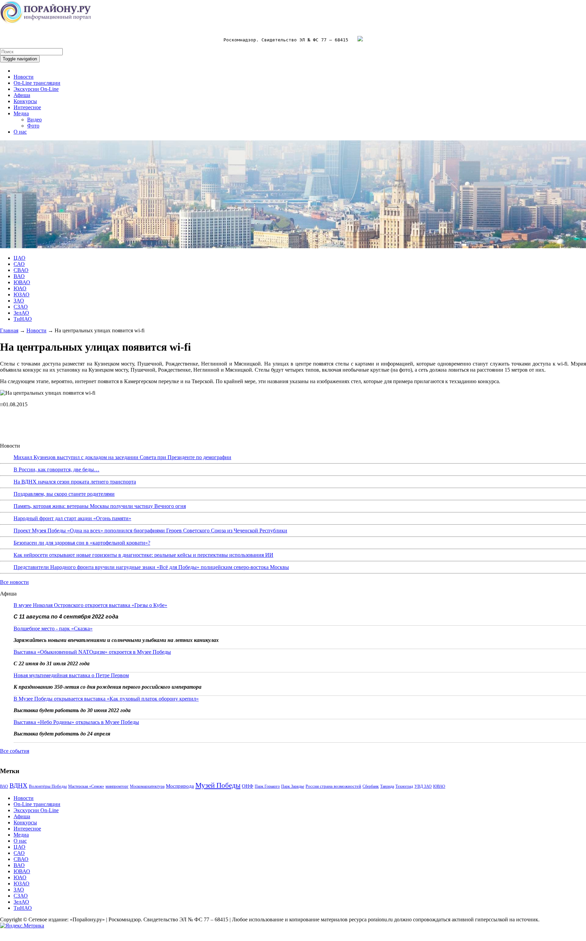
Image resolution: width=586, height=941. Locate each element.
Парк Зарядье (292, 786)
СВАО (21, 270)
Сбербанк (371, 786)
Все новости (14, 582)
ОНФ (247, 786)
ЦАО (19, 258)
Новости (24, 77)
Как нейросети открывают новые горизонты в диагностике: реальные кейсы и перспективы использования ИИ (143, 555)
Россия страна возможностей (333, 786)
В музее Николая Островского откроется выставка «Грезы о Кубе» (90, 605)
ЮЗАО (22, 294)
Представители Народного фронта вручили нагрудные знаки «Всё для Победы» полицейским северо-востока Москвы (151, 567)
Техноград (404, 786)
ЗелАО (21, 313)
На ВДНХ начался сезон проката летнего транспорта (75, 482)
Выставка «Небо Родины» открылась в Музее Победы (76, 722)
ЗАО (19, 300)
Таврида (387, 786)
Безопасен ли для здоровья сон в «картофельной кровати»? (82, 543)
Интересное (27, 107)
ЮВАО (22, 282)
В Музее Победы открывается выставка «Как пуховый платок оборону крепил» (106, 699)
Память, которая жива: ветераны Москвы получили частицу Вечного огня (100, 506)
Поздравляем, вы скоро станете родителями (64, 494)
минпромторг (117, 786)
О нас (20, 132)
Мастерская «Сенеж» (86, 786)
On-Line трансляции (37, 83)
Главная (9, 330)
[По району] (46, 22)
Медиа (21, 113)
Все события (14, 751)
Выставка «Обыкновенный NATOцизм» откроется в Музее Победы (92, 652)
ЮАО (20, 288)
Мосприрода (180, 786)
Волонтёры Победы (48, 786)
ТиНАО (23, 319)
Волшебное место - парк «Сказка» (53, 628)
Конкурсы (25, 101)
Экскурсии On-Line (36, 89)
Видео (34, 119)
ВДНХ (18, 785)
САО (19, 264)
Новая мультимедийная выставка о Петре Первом (71, 675)
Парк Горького (267, 786)
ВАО (19, 276)
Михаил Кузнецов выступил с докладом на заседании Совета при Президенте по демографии (122, 457)
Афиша (22, 95)
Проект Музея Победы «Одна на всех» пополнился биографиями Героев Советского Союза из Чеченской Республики (150, 530)
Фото (33, 126)
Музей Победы (217, 785)
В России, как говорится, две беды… (56, 469)
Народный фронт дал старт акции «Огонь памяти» (72, 518)
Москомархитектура (147, 786)
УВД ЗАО (423, 786)
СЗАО (21, 307)
